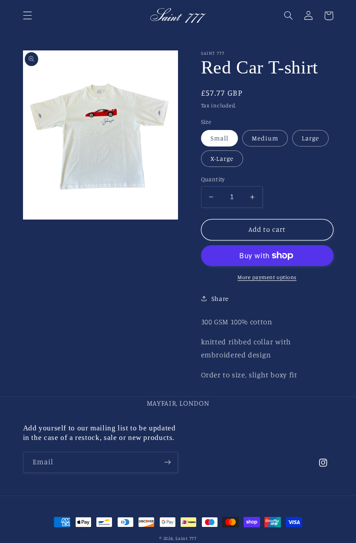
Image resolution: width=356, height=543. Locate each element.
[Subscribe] (168, 462)
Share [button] (220, 298)
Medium (265, 138)
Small (219, 138)
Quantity (213, 179)
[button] (27, 16)
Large (310, 138)
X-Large (222, 158)
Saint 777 (186, 538)
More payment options (267, 277)
